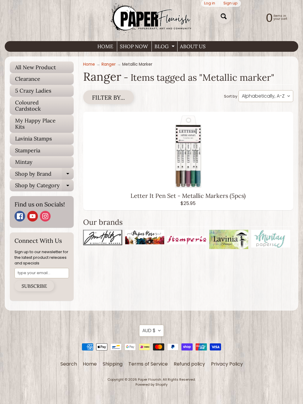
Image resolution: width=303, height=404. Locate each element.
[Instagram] (45, 216)
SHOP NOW (134, 46)
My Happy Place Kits (35, 123)
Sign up (230, 3)
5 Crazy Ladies (33, 90)
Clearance (27, 78)
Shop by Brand (44, 175)
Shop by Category (44, 186)
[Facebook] (19, 216)
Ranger (108, 64)
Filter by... (108, 97)
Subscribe (34, 286)
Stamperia (27, 150)
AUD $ (148, 330)
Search (68, 364)
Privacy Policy (227, 364)
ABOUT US (193, 46)
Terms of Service (148, 364)
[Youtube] (32, 216)
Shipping (113, 364)
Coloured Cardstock (28, 105)
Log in (209, 3)
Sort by (230, 96)
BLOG (165, 47)
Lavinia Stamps (33, 138)
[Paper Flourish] (151, 18)
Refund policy (189, 364)
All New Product (35, 67)
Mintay (24, 162)
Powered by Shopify (151, 384)
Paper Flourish (149, 379)
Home (89, 64)
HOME (105, 46)
